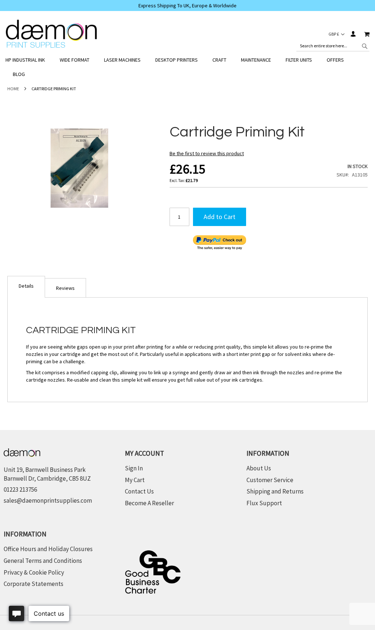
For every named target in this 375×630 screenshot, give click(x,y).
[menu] (187, 67)
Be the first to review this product (207, 153)
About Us (258, 468)
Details (26, 286)
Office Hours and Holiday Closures (48, 549)
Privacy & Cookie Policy (34, 572)
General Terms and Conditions (43, 561)
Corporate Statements (33, 584)
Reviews (65, 288)
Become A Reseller (149, 503)
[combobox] (333, 45)
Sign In (352, 34)
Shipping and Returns (275, 491)
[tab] (26, 287)
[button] (336, 34)
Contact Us (139, 491)
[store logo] (51, 34)
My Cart (135, 480)
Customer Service (269, 480)
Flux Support (264, 503)
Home (13, 88)
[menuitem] (28, 60)
